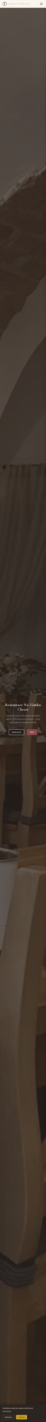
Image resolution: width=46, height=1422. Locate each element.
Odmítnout (8, 1417)
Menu (32, 732)
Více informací (7, 1411)
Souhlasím (21, 1417)
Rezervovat (16, 732)
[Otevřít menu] (41, 4)
